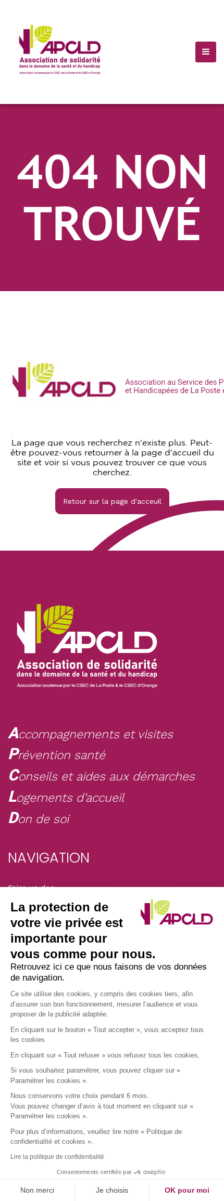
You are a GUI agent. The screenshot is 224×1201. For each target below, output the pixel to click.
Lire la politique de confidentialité (57, 1156)
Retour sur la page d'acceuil (112, 501)
